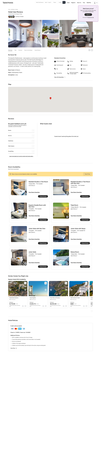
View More (12, 348)
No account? (88, 17)
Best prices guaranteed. (13, 169)
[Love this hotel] (92, 50)
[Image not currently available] (19, 187)
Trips (84, 2)
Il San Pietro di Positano (55, 297)
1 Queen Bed (74, 207)
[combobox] (40, 2)
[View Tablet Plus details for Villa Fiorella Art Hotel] (86, 283)
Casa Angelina (33, 297)
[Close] (96, 7)
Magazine (73, 2)
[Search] (64, 2)
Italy (9, 9)
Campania (13, 9)
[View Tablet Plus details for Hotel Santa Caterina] (25, 283)
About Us (79, 2)
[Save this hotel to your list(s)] (89, 50)
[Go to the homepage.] (8, 2)
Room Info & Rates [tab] (28, 50)
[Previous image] (10, 290)
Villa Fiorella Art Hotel (75, 297)
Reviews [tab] (20, 50)
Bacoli (16, 9)
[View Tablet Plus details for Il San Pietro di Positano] (66, 283)
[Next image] (25, 290)
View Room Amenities (34, 192)
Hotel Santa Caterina (13, 297)
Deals (68, 2)
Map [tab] (15, 50)
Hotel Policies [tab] (37, 50)
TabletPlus (89, 2)
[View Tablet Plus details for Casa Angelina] (45, 283)
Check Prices (87, 174)
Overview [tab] (10, 50)
